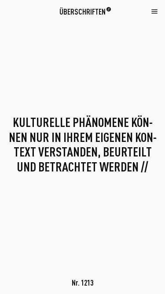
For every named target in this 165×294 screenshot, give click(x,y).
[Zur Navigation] (154, 11)
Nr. (82, 282)
